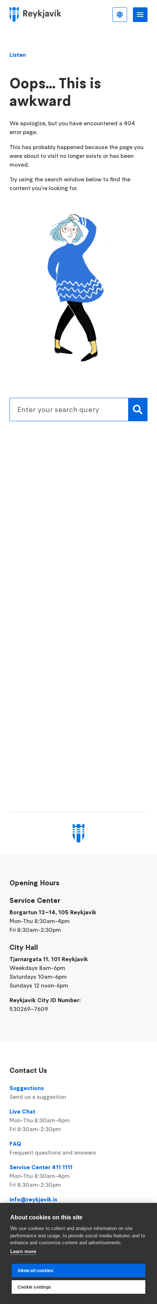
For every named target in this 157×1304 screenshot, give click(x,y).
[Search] (138, 409)
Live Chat (39, 1120)
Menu (140, 14)
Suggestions (37, 1092)
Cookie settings (34, 1287)
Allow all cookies (35, 1270)
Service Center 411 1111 (41, 1175)
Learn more (23, 1251)
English (119, 14)
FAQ (52, 1148)
